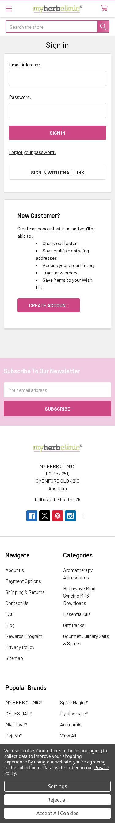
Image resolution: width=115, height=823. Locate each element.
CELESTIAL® (19, 713)
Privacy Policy (20, 647)
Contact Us (17, 603)
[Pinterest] (57, 515)
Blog (10, 625)
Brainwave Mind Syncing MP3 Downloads (79, 595)
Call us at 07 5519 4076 (57, 499)
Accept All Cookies (57, 813)
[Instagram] (70, 515)
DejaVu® (14, 735)
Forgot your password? (32, 152)
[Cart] (105, 8)
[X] (44, 515)
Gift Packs (74, 625)
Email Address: (24, 64)
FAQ (10, 614)
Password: (20, 97)
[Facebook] (31, 515)
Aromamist (71, 724)
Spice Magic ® (74, 702)
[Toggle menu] (8, 8)
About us (15, 570)
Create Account (49, 305)
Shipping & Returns (25, 592)
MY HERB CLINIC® (24, 702)
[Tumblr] (83, 515)
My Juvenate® (74, 713)
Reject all (57, 799)
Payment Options (23, 581)
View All (68, 735)
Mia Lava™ (16, 724)
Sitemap (14, 658)
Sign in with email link (57, 172)
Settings (57, 786)
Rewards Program (24, 636)
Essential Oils (77, 614)
